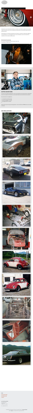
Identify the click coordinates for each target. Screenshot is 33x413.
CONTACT (2, 397)
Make (12, 410)
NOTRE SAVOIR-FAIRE (4, 394)
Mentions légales (24, 409)
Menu (3, 8)
